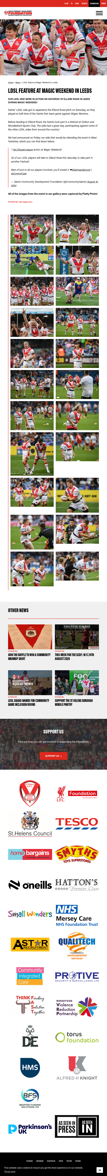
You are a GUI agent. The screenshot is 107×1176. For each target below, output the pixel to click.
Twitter (69, 1161)
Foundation (94, 3)
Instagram (39, 1161)
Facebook (29, 1161)
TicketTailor (51, 1161)
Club (66, 3)
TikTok (61, 1161)
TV (72, 3)
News (17, 82)
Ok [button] (100, 1170)
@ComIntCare (19, 173)
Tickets (84, 3)
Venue (103, 3)
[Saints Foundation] (18, 13)
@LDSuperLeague (23, 149)
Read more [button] (9, 1171)
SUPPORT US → (53, 755)
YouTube (78, 1161)
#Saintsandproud (81, 169)
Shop (77, 3)
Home (10, 82)
